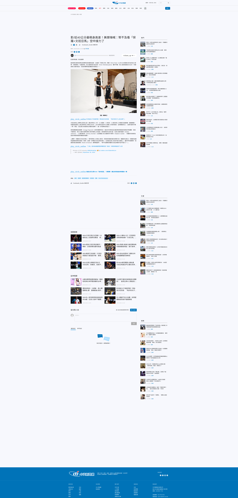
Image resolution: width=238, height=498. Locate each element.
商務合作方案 (118, 496)
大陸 (128, 8)
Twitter (158, 475)
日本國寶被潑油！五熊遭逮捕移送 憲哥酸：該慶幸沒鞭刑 (142, 334)
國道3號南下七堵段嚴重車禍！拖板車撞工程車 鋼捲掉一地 (142, 271)
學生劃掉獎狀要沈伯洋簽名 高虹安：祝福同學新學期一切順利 (142, 67)
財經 (141, 8)
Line (165, 475)
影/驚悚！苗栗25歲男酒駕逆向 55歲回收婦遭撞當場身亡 (142, 264)
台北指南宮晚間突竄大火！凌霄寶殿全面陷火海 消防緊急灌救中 (142, 217)
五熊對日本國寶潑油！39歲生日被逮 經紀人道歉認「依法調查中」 (142, 381)
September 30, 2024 (89, 152)
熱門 (100, 8)
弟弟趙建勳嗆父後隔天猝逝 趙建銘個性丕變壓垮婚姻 (142, 106)
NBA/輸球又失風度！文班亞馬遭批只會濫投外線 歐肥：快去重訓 (76, 256)
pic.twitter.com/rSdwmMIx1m (107, 150)
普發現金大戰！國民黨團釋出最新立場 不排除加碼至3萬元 (142, 82)
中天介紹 (117, 487)
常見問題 (136, 489)
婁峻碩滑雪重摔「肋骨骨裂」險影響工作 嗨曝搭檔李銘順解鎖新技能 (142, 327)
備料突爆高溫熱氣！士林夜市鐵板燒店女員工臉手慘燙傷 (142, 248)
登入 (168, 8)
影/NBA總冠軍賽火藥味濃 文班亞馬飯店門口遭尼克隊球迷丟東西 (110, 265)
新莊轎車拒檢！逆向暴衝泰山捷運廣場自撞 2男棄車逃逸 (142, 225)
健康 (137, 8)
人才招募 (117, 489)
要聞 (104, 8)
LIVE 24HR (72, 8)
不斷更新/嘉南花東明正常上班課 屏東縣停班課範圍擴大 (142, 51)
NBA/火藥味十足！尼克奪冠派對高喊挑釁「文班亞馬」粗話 (110, 238)
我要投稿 (136, 494)
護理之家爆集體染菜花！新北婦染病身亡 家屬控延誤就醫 (142, 241)
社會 (108, 8)
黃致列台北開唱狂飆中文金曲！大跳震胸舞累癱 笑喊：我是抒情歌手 (142, 350)
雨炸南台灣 (81, 8)
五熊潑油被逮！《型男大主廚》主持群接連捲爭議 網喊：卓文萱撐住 (142, 342)
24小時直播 (98, 487)
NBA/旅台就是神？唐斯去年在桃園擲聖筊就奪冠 (110, 256)
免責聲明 (117, 494)
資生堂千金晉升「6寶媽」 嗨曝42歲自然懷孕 (142, 396)
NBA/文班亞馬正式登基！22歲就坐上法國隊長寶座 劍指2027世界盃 (76, 238)
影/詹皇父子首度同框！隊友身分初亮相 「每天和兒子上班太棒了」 (110, 291)
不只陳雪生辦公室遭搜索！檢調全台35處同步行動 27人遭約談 (142, 210)
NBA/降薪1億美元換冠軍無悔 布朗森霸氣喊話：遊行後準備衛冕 (110, 247)
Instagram (163, 475)
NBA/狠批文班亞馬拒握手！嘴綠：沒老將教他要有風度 (76, 247)
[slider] (91, 55)
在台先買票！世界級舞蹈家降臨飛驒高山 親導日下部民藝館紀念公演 (142, 358)
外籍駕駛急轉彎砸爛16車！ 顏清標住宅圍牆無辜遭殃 (142, 233)
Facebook (160, 475)
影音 (133, 8)
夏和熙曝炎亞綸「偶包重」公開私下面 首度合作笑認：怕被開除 (142, 373)
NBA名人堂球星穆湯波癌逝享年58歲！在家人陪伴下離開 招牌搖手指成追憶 (76, 300)
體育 (116, 8)
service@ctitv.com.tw (163, 496)
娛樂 (112, 8)
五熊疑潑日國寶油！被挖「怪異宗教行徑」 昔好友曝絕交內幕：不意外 (142, 389)
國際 (124, 8)
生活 (120, 8)
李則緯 (87, 48)
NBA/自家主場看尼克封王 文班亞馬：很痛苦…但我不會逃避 (76, 265)
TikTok (167, 475)
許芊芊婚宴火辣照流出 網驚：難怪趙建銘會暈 (142, 144)
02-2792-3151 (161, 494)
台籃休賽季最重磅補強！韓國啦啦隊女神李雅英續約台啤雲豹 (76, 282)
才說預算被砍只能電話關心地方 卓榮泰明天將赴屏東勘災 (142, 129)
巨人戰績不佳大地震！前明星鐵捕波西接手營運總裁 (110, 300)
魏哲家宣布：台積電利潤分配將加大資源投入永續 (142, 121)
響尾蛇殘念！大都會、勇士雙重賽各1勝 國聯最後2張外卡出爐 (76, 291)
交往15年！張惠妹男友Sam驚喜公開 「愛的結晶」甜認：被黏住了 (142, 365)
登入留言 (133, 310)
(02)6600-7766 (159, 491)
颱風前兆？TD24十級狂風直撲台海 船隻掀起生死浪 (142, 136)
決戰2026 (90, 8)
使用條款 (117, 491)
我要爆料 (136, 492)
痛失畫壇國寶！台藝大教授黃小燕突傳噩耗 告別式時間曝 (142, 75)
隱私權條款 (117, 492)
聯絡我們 (136, 491)
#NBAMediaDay (92, 150)
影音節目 (98, 489)
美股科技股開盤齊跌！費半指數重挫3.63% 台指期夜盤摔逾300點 (142, 90)
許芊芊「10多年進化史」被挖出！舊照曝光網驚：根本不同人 (142, 113)
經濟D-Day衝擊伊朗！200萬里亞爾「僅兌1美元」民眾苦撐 (142, 59)
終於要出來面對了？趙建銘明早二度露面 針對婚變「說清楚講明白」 (142, 98)
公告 (135, 487)
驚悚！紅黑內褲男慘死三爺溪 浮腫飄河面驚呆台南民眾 (142, 44)
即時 (96, 8)
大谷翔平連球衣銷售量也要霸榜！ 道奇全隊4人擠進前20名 (110, 282)
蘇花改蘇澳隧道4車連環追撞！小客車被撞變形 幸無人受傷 (142, 256)
